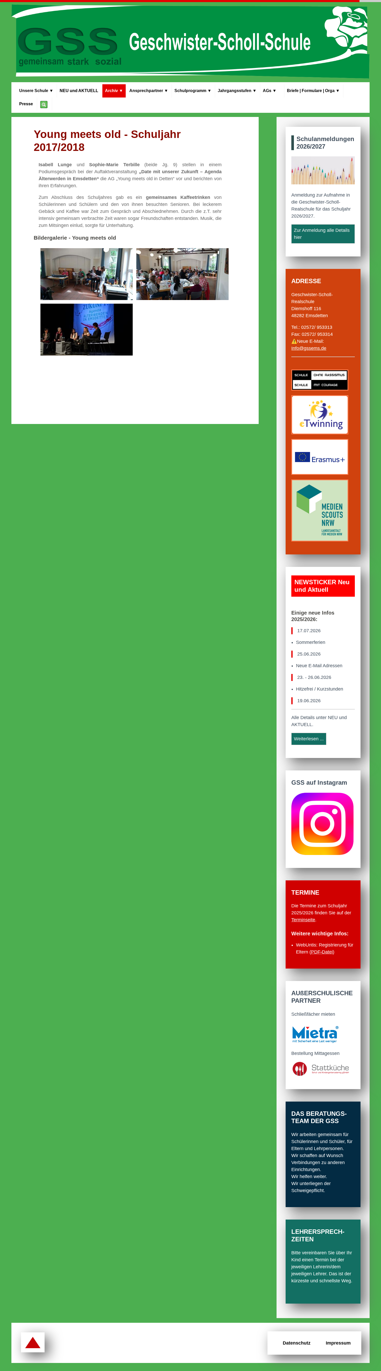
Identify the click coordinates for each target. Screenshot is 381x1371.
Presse (26, 104)
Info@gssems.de (308, 348)
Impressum (338, 1343)
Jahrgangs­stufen (237, 90)
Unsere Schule (36, 90)
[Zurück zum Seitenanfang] (33, 1343)
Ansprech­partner (148, 90)
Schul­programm (192, 90)
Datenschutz (297, 1343)
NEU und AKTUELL (79, 90)
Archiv (114, 90)
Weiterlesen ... (309, 738)
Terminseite (303, 919)
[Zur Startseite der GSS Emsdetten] (190, 42)
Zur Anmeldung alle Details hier (322, 234)
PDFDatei (322, 952)
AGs (272, 90)
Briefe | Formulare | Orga (313, 90)
